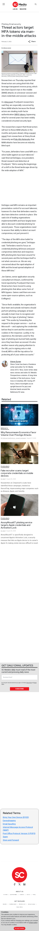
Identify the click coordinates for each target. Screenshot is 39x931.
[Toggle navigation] (3, 4)
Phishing (5, 24)
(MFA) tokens (20, 114)
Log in (15, 9)
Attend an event (22, 904)
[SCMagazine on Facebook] (14, 884)
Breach (4, 428)
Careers (28, 894)
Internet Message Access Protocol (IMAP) (18, 828)
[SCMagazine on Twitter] (19, 884)
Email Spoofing (9, 824)
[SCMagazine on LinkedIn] (24, 884)
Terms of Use (29, 682)
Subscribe (19, 689)
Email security (15, 24)
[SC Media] (19, 4)
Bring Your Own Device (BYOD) (16, 817)
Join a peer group (31, 904)
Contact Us (22, 894)
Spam (5, 837)
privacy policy (33, 922)
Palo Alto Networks (22, 139)
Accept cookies (19, 928)
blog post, (9, 102)
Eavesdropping (9, 820)
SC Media (5, 894)
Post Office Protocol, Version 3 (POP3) (19, 833)
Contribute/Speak (12, 904)
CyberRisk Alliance (13, 894)
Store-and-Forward (11, 840)
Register (23, 9)
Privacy (34, 894)
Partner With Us (19, 907)
